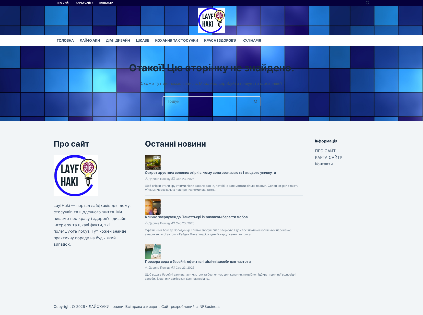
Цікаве (142, 40)
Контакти (106, 2)
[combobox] (207, 101)
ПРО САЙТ (63, 2)
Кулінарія (252, 40)
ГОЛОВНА (65, 40)
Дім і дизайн (118, 40)
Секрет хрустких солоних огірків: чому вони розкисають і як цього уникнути (210, 172)
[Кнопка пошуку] (255, 101)
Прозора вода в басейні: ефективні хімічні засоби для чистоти (198, 261)
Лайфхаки (90, 40)
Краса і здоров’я (220, 40)
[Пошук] (367, 3)
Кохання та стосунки (176, 40)
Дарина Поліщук (160, 179)
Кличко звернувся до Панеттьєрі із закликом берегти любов (196, 217)
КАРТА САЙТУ (84, 2)
